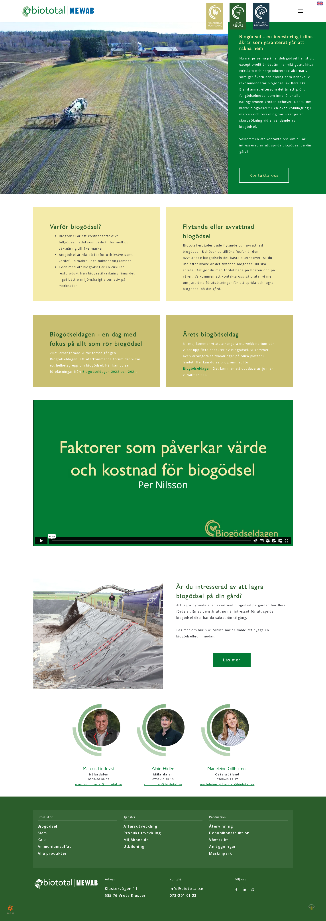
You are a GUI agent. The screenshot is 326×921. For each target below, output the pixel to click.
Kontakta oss (264, 175)
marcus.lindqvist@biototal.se (98, 784)
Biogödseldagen (197, 368)
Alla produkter (52, 853)
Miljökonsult (136, 839)
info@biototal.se (187, 888)
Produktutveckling (142, 832)
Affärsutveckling (140, 826)
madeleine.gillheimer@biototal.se (227, 784)
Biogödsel (47, 826)
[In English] (320, 3)
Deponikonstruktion (229, 832)
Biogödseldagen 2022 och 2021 (109, 371)
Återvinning (221, 826)
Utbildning (134, 846)
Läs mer (232, 660)
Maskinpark (220, 853)
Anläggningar (222, 846)
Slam (42, 832)
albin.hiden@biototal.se (163, 784)
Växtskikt (218, 839)
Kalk (42, 839)
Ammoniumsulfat (54, 846)
